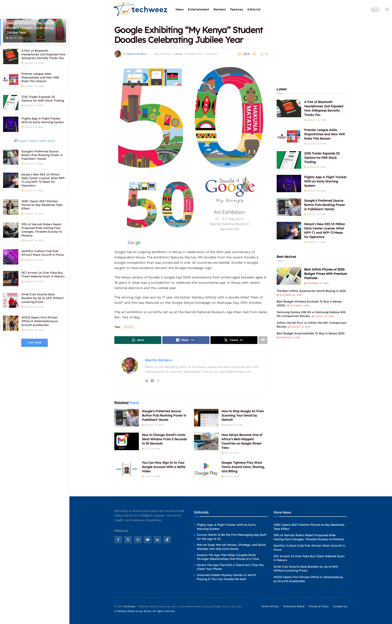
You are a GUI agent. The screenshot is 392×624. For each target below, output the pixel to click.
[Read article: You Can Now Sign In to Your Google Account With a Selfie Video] (126, 469)
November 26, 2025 (290, 295)
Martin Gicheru (137, 53)
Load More (34, 342)
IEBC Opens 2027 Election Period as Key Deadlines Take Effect (41, 204)
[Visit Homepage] (140, 9)
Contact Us (340, 606)
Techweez (129, 606)
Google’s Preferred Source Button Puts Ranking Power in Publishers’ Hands (41, 155)
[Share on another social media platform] (262, 340)
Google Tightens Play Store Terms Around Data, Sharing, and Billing (243, 467)
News (180, 9)
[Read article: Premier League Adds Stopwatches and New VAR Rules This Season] (289, 136)
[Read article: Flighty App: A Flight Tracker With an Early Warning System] (289, 183)
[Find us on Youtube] (147, 539)
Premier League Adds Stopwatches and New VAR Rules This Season (40, 77)
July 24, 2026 (152, 476)
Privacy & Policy (319, 606)
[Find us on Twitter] (128, 539)
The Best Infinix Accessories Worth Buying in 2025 (311, 291)
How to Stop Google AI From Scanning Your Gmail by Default (243, 415)
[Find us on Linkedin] (157, 539)
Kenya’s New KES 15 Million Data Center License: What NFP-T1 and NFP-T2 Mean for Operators (43, 180)
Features (236, 9)
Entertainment (198, 9)
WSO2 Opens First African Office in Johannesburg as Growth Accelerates (39, 321)
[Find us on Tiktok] (167, 539)
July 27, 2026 (231, 453)
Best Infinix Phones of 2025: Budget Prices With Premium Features (325, 273)
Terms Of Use (269, 606)
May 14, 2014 (162, 53)
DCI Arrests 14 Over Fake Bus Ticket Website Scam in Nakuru (43, 274)
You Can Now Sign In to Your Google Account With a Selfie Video (163, 467)
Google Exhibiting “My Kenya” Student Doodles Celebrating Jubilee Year (30, 28)
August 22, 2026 (316, 143)
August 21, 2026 (153, 425)
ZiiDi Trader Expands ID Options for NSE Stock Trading (42, 98)
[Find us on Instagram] (138, 539)
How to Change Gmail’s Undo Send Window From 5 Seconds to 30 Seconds (164, 439)
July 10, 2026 (231, 476)
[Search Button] (387, 9)
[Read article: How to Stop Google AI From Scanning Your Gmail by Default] (206, 417)
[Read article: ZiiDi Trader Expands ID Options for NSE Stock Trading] (289, 160)
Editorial (254, 9)
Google (129, 326)
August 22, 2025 (300, 327)
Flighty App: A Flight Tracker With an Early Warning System (42, 120)
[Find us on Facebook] (118, 539)
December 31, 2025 (317, 283)
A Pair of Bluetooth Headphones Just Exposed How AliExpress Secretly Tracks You (43, 54)
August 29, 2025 (324, 316)
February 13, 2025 (289, 337)
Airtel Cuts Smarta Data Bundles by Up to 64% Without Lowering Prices (42, 298)
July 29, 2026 (152, 448)
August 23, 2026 (316, 120)
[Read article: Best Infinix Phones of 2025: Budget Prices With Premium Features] (289, 276)
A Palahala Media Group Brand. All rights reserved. (145, 610)
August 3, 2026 (232, 425)
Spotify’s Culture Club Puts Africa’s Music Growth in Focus (42, 253)
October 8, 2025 (299, 305)
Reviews (220, 9)
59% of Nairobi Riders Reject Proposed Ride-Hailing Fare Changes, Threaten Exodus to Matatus (41, 229)
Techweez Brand (293, 606)
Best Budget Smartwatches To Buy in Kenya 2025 (311, 333)
